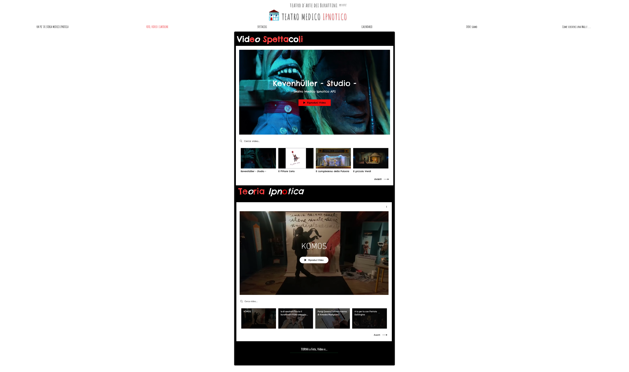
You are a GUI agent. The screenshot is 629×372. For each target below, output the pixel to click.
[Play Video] (258, 160)
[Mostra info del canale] (385, 207)
